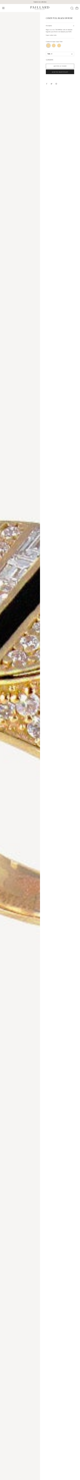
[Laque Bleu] (53, 45)
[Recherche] (72, 8)
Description (49, 26)
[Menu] (3, 8)
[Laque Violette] (59, 45)
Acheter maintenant (60, 72)
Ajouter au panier (60, 66)
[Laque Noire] (48, 45)
